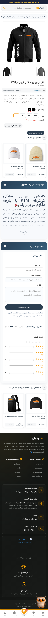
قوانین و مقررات (38, 472)
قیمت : (41, 120)
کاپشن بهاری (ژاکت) (36, 17)
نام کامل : (37, 265)
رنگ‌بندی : (40, 109)
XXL (29, 116)
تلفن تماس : (36, 275)
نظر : (39, 285)
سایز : (42, 116)
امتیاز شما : (38, 337)
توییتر (19, 476)
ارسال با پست (39, 468)
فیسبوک (18, 472)
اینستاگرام (18, 464)
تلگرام (19, 468)
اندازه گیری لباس (38, 476)
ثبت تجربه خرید (24, 307)
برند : (43, 90)
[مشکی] (34, 109)
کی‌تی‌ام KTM (25, 17)
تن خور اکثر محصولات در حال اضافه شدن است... (24, 2)
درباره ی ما (40, 464)
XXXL (36, 116)
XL (23, 116)
